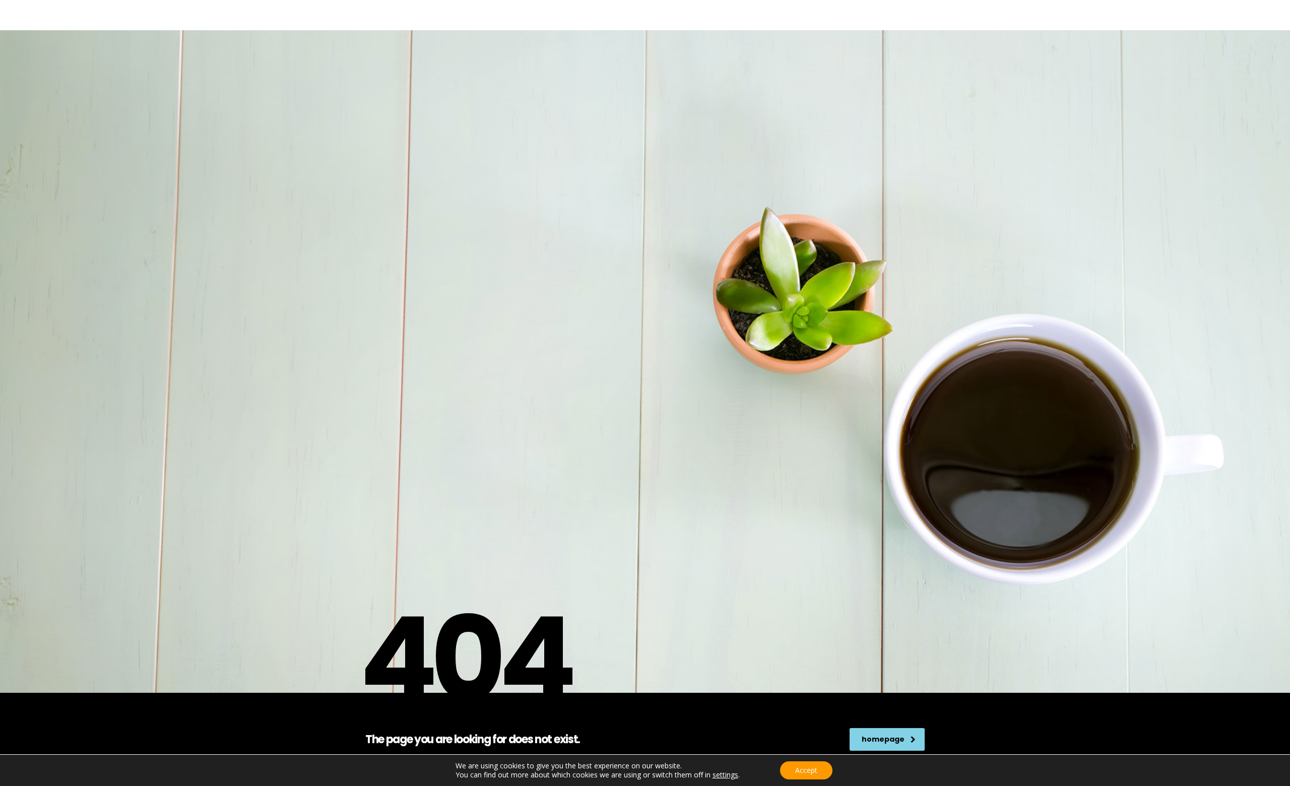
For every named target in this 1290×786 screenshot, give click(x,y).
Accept (806, 770)
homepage (883, 739)
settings (725, 774)
